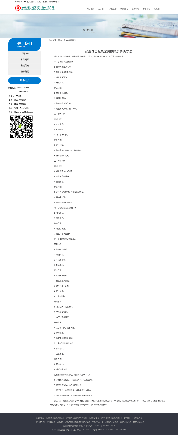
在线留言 (24, 65)
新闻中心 (24, 53)
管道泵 (141, 422)
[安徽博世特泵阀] (35, 7)
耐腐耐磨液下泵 (97, 422)
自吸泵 (115, 422)
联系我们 (157, 9)
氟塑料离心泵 (59, 418)
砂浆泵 (122, 422)
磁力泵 (135, 422)
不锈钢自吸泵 (50, 422)
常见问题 (24, 59)
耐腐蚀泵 (60, 422)
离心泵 (128, 422)
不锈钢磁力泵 (39, 422)
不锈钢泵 (127, 418)
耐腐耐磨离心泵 (71, 422)
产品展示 (112, 9)
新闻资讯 (124, 9)
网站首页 (90, 9)
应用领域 (135, 9)
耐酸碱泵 (108, 422)
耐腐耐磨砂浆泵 (84, 422)
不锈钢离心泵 (137, 418)
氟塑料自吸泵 (71, 418)
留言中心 (146, 9)
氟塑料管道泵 (82, 418)
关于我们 (101, 9)
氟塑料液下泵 (117, 418)
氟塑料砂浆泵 (94, 418)
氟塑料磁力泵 (105, 418)
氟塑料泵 (49, 418)
